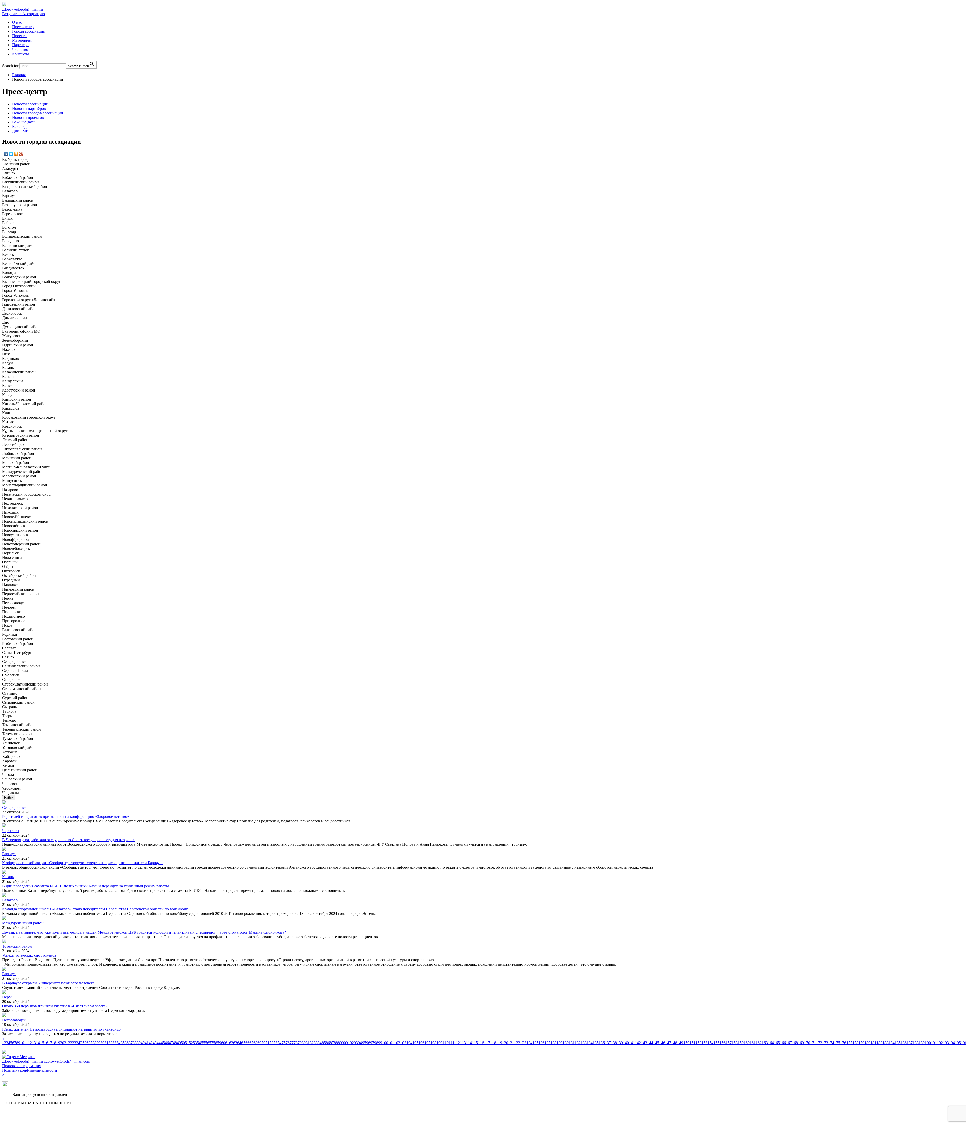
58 (215, 1043)
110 (445, 1043)
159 (741, 1043)
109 (439, 1043)
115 (475, 1043)
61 (227, 1043)
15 (42, 1043)
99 (380, 1043)
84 (320, 1043)
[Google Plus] (21, 154)
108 (433, 1043)
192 (940, 1043)
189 (922, 1043)
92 (352, 1043)
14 (38, 1043)
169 (801, 1043)
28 (94, 1043)
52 (191, 1043)
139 (620, 1043)
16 (46, 1043)
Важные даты (23, 122)
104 (409, 1043)
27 (90, 1043)
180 (867, 1043)
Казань (8, 877)
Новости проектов (28, 117)
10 (22, 1043)
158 (735, 1043)
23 (74, 1043)
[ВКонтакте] (5, 154)
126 (541, 1043)
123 (523, 1043)
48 (175, 1043)
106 (421, 1043)
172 (819, 1043)
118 (493, 1043)
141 (632, 1043)
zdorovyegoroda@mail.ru (22, 9)
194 (952, 1043)
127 (547, 1043)
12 (30, 1043)
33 (114, 1043)
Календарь (21, 126)
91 (348, 1043)
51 (187, 1043)
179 (861, 1043)
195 (958, 1043)
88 (336, 1043)
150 (686, 1043)
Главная (19, 75)
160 (747, 1043)
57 (211, 1043)
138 (614, 1043)
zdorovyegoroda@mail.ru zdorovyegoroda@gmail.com (46, 1061)
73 (275, 1043)
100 (385, 1043)
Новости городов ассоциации (37, 113)
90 (344, 1043)
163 (765, 1043)
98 (376, 1043)
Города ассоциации (28, 31)
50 (183, 1043)
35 (122, 1043)
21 (66, 1043)
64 (239, 1043)
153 (704, 1043)
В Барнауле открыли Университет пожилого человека (48, 983)
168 (795, 1043)
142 (638, 1043)
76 (288, 1043)
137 (608, 1043)
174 (831, 1043)
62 (231, 1043)
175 (837, 1043)
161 (753, 1043)
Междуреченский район (23, 923)
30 (102, 1043)
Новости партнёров (29, 108)
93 (356, 1043)
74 (279, 1043)
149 (680, 1043)
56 (207, 1043)
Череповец (11, 830)
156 (722, 1043)
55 (203, 1043)
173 (825, 1043)
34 (118, 1043)
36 (127, 1043)
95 (364, 1043)
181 (873, 1043)
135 (596, 1043)
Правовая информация (21, 1066)
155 (716, 1043)
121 (511, 1043)
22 (70, 1043)
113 (463, 1043)
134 (590, 1043)
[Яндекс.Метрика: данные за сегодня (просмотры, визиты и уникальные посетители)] (18, 1057)
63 (235, 1043)
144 (650, 1043)
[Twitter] (11, 154)
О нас (17, 22)
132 (578, 1043)
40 (143, 1043)
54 (199, 1043)
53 (195, 1043)
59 (219, 1043)
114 (469, 1043)
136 (602, 1043)
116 (481, 1043)
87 (332, 1043)
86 (328, 1043)
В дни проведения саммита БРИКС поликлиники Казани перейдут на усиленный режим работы (85, 886)
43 (155, 1043)
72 (271, 1043)
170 (807, 1043)
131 (572, 1043)
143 (644, 1043)
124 (529, 1043)
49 (179, 1043)
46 (167, 1043)
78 (296, 1043)
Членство (20, 49)
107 (427, 1043)
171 (813, 1043)
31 (106, 1043)
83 (316, 1043)
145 (656, 1043)
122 (517, 1043)
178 (855, 1043)
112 (457, 1043)
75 (283, 1043)
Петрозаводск (14, 1020)
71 (267, 1043)
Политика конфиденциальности (29, 1070)
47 (171, 1043)
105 (415, 1043)
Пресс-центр (23, 27)
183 (885, 1043)
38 (135, 1043)
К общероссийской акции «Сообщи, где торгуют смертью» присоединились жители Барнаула (82, 863)
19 (58, 1043)
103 (403, 1043)
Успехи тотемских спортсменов (29, 955)
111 (451, 1043)
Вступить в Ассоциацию (23, 14)
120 (505, 1043)
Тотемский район (17, 946)
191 (934, 1043)
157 (729, 1043)
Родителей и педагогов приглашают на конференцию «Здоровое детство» (65, 816)
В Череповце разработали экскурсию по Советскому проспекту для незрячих (68, 840)
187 (910, 1043)
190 (928, 1043)
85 (324, 1043)
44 (159, 1043)
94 (360, 1043)
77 (292, 1043)
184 (892, 1043)
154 (710, 1043)
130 (565, 1043)
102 (397, 1043)
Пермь (7, 997)
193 (946, 1043)
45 (163, 1043)
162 (759, 1043)
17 (50, 1043)
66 (247, 1043)
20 (62, 1043)
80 (304, 1043)
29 (98, 1043)
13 (34, 1043)
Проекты (19, 36)
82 (312, 1043)
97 (372, 1043)
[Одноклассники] (16, 154)
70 (263, 1043)
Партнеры (20, 45)
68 (255, 1043)
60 (223, 1043)
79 (300, 1043)
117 (487, 1043)
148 (674, 1043)
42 (151, 1043)
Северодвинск (14, 807)
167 (789, 1043)
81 (308, 1043)
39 (139, 1043)
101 (391, 1043)
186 (904, 1043)
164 (771, 1043)
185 (898, 1043)
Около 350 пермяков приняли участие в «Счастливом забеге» (55, 1006)
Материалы (22, 40)
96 (368, 1043)
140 (626, 1043)
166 (783, 1043)
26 (86, 1043)
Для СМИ (20, 131)
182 (879, 1043)
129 (559, 1043)
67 (251, 1043)
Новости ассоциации (30, 104)
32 (110, 1043)
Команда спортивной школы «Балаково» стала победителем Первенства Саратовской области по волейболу (95, 909)
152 (698, 1043)
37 (131, 1043)
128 (553, 1043)
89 (340, 1043)
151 (692, 1043)
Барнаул (9, 854)
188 (916, 1043)
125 (535, 1043)
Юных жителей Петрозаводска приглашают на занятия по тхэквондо (61, 1029)
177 (849, 1043)
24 (78, 1043)
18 (54, 1043)
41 (147, 1043)
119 (499, 1043)
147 (668, 1043)
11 (26, 1043)
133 (584, 1043)
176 (843, 1043)
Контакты (20, 54)
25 (82, 1043)
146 (662, 1043)
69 (259, 1043)
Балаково (10, 900)
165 (777, 1043)
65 (243, 1043)
